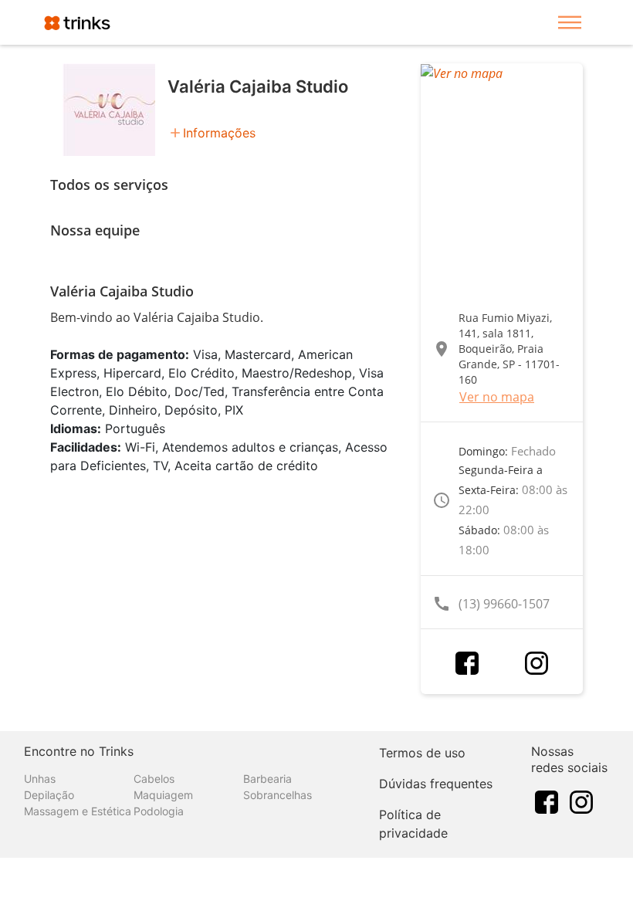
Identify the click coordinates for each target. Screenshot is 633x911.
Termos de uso (422, 752)
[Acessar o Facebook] (467, 663)
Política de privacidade (413, 824)
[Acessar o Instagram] (536, 663)
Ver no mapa (496, 396)
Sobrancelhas (277, 794)
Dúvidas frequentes (436, 783)
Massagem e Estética (77, 811)
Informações (219, 133)
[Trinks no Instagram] (581, 801)
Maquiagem (163, 794)
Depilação (49, 794)
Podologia (159, 811)
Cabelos (154, 778)
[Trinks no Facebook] (546, 801)
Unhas (40, 778)
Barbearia (267, 778)
